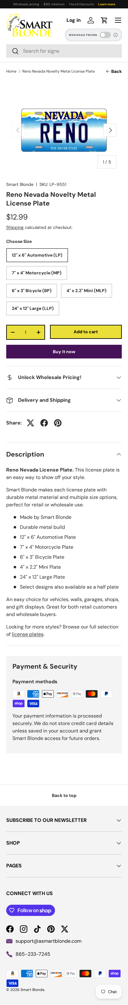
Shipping (15, 227)
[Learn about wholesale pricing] (116, 35)
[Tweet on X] (30, 423)
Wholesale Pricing (83, 35)
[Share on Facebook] (44, 423)
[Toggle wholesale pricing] (105, 35)
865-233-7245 (33, 954)
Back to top (64, 795)
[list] (64, 130)
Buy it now (64, 351)
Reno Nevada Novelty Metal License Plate (58, 71)
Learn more (106, 4)
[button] (104, 20)
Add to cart (86, 331)
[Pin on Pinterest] (58, 423)
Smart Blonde (20, 184)
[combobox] (64, 51)
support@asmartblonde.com (48, 941)
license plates (27, 634)
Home (11, 71)
